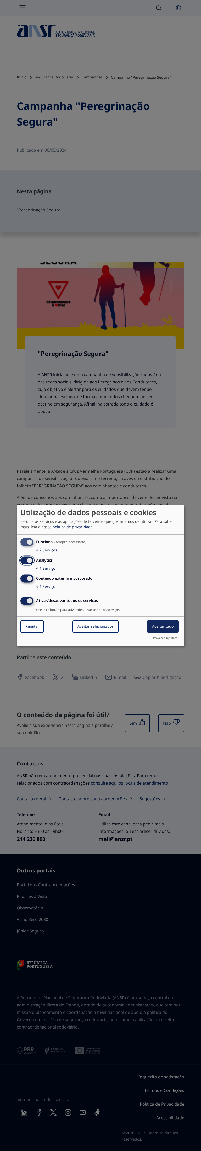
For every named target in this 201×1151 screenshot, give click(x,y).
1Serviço (45, 568)
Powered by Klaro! (165, 638)
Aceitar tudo (163, 626)
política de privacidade (73, 526)
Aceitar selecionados (95, 626)
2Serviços (46, 549)
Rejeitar (32, 626)
